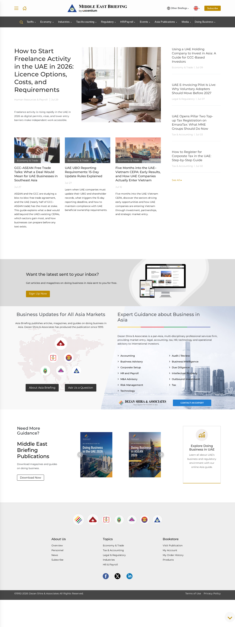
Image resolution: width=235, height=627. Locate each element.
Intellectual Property (185, 373)
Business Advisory (132, 361)
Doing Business (204, 21)
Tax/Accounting (85, 21)
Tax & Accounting (113, 550)
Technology (128, 390)
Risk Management (132, 385)
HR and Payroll (130, 373)
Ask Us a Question (80, 387)
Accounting (128, 355)
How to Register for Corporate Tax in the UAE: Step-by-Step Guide (191, 156)
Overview (57, 545)
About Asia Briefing (42, 387)
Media (185, 21)
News (54, 555)
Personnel (57, 550)
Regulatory (107, 21)
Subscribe (212, 8)
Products (168, 559)
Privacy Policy (212, 593)
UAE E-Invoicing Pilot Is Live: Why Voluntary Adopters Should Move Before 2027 (194, 89)
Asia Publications (165, 21)
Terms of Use (193, 593)
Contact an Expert (192, 402)
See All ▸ (177, 180)
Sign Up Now (38, 293)
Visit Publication (173, 545)
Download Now (30, 477)
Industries (64, 21)
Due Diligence (181, 367)
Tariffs (30, 21)
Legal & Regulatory (114, 555)
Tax (174, 385)
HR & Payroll (110, 564)
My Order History (173, 555)
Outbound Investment (186, 379)
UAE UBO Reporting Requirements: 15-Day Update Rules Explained (83, 172)
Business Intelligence (186, 361)
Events (144, 21)
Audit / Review (181, 355)
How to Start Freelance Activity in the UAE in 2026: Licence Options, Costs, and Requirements (44, 70)
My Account (170, 550)
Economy (46, 21)
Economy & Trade (113, 545)
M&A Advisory (129, 379)
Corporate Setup (131, 367)
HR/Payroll (126, 21)
